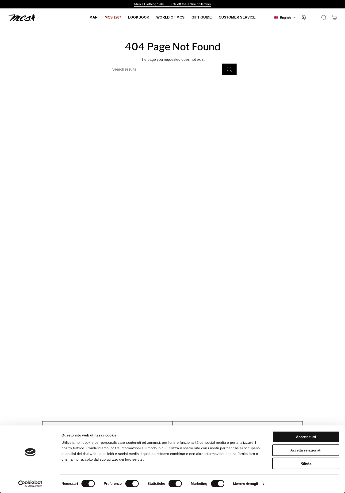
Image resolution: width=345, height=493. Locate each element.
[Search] (229, 69)
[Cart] (334, 18)
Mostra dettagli (245, 484)
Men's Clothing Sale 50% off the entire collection (172, 4)
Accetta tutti (306, 437)
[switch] (132, 483)
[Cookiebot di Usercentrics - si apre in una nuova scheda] (30, 483)
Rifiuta (305, 463)
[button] (93, 17)
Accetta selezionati (305, 450)
